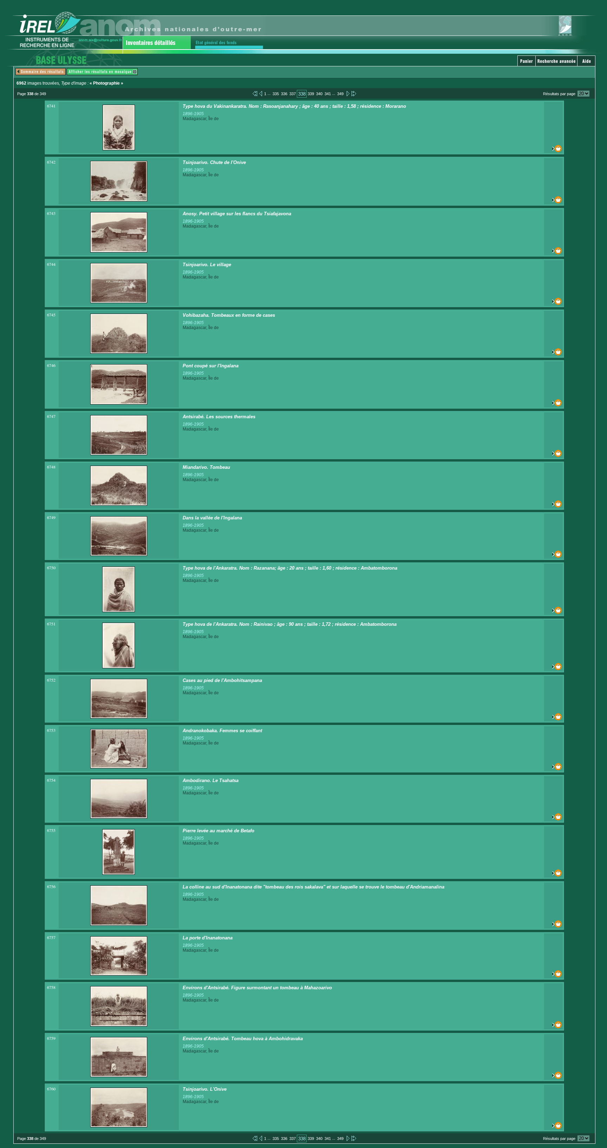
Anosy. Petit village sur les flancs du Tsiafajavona (237, 213)
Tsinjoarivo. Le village (207, 264)
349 (340, 94)
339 (311, 94)
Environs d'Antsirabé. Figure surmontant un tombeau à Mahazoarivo (257, 987)
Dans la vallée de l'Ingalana (212, 517)
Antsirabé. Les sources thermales (219, 416)
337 (292, 94)
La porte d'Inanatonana (208, 937)
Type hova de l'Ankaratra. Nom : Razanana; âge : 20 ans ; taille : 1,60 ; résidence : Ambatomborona (290, 568)
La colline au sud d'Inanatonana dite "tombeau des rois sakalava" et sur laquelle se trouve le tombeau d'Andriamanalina (313, 887)
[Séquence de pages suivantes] (354, 93)
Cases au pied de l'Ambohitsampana (222, 680)
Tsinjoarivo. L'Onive (205, 1089)
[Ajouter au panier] (553, 148)
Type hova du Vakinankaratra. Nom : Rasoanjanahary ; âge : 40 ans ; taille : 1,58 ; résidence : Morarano (294, 106)
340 (319, 94)
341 (328, 94)
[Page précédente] (260, 93)
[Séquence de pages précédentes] (255, 93)
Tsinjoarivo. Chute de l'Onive (214, 162)
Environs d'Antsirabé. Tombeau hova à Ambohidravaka (243, 1038)
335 (276, 94)
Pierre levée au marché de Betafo (218, 830)
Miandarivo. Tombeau (206, 467)
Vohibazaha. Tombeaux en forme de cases (229, 315)
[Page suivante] (348, 93)
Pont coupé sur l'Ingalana (211, 365)
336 (284, 94)
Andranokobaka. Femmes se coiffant (222, 730)
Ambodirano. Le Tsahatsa (211, 780)
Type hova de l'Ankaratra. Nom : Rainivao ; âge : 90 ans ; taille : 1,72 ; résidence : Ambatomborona (290, 624)
